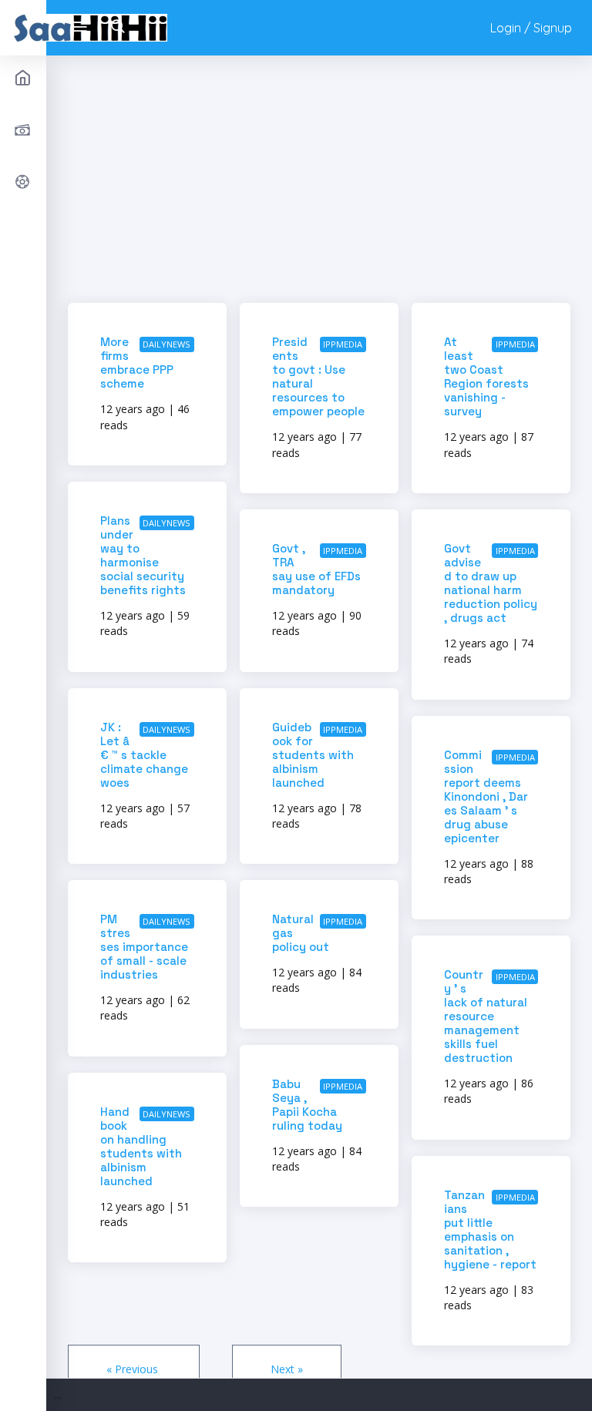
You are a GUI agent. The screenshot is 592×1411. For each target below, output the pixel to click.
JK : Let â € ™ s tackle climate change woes (144, 755)
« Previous (133, 1369)
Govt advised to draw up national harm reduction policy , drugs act (490, 583)
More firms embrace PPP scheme (136, 362)
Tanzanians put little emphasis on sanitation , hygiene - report (490, 1230)
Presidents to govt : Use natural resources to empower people (318, 376)
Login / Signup (531, 27)
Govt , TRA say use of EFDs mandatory (316, 569)
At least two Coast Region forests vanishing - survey (486, 376)
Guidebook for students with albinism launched (313, 755)
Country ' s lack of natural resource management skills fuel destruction (485, 1016)
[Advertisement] (319, 184)
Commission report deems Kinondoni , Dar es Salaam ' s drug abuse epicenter (486, 796)
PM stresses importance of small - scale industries (144, 947)
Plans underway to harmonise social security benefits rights (143, 555)
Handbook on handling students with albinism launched (141, 1146)
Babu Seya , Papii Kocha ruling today (307, 1105)
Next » (287, 1369)
